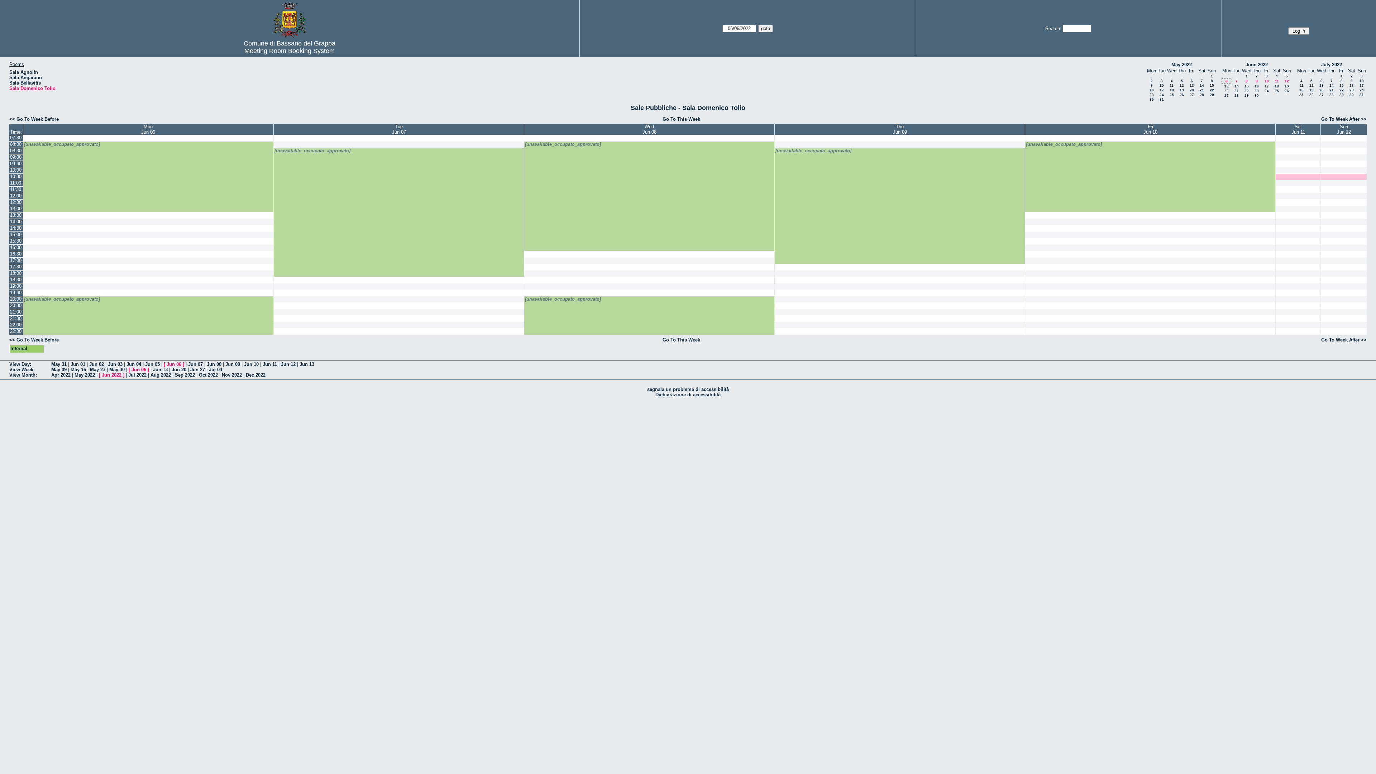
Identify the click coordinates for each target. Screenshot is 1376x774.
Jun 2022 (111, 375)
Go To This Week (681, 119)
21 (1202, 90)
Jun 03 (115, 364)
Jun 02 (96, 364)
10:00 (16, 170)
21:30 (16, 318)
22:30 (16, 331)
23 (1152, 95)
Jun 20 (179, 369)
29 (1212, 95)
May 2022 (1181, 64)
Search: (1053, 28)
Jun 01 (78, 364)
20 (1192, 90)
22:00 (16, 325)
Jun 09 (232, 364)
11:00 (15, 183)
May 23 (97, 369)
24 (1162, 95)
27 (1192, 95)
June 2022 (1257, 64)
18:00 (16, 273)
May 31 (59, 364)
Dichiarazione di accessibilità (688, 394)
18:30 (16, 279)
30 (1152, 99)
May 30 (117, 369)
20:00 (16, 299)
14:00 (16, 221)
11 (1172, 85)
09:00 (16, 157)
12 (1182, 85)
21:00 (16, 312)
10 (1162, 85)
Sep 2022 (185, 375)
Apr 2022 (61, 375)
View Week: (22, 369)
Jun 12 (288, 364)
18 (1172, 90)
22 (1212, 90)
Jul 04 (215, 369)
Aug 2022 (160, 375)
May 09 (59, 369)
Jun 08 (214, 364)
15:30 (16, 241)
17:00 (16, 260)
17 (1162, 90)
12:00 (16, 196)
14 (1202, 85)
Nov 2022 (232, 375)
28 (1202, 95)
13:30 (16, 215)
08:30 (16, 150)
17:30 (16, 266)
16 (1152, 90)
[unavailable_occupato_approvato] (62, 144)
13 (1192, 85)
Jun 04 (133, 364)
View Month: (23, 375)
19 (1182, 90)
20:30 (16, 305)
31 (1162, 99)
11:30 (15, 189)
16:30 (16, 254)
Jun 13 (307, 364)
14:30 (16, 228)
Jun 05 (152, 364)
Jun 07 (195, 364)
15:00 (16, 234)
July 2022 (1331, 64)
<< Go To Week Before (34, 119)
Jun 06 (174, 364)
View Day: (20, 364)
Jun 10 (251, 364)
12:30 (16, 202)
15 (1212, 85)
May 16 (78, 369)
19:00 (16, 286)
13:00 (16, 208)
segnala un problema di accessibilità (688, 389)
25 (1172, 95)
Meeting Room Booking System (289, 50)
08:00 (16, 144)
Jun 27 (197, 369)
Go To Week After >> (1344, 119)
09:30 (16, 163)
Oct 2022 (208, 375)
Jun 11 (270, 364)
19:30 (16, 292)
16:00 (16, 247)
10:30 (16, 176)
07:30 (16, 137)
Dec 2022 (256, 375)
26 (1182, 95)
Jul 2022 (137, 375)
